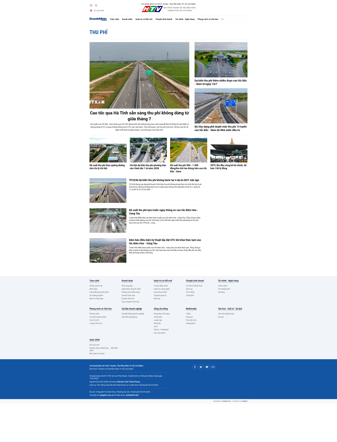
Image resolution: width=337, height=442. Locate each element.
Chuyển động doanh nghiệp (133, 313)
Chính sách (222, 285)
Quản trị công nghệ (161, 289)
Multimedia (191, 308)
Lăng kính (190, 295)
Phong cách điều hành (131, 292)
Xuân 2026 (95, 339)
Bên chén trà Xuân (97, 353)
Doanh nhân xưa (128, 295)
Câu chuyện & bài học (130, 301)
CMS (226, 401)
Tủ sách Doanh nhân (98, 317)
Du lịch (221, 317)
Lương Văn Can (96, 323)
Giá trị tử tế (94, 320)
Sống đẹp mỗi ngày (162, 313)
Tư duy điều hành (161, 285)
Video (188, 313)
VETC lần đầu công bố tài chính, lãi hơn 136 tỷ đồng (228, 167)
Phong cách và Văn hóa (208, 19)
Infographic (190, 323)
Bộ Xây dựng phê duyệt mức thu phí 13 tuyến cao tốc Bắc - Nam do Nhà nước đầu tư (221, 128)
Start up (189, 289)
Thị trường (190, 292)
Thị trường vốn (224, 289)
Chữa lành (158, 317)
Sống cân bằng (161, 308)
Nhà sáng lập (127, 285)
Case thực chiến (160, 292)
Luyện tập (158, 320)
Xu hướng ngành (96, 295)
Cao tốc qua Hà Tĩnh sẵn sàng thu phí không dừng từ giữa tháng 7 (139, 115)
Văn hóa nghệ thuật (226, 313)
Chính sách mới (96, 285)
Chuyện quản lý (160, 295)
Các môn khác (159, 333)
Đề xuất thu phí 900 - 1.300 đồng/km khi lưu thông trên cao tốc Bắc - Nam (188, 168)
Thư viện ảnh (191, 320)
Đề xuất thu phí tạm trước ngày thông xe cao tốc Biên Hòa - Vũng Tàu (163, 211)
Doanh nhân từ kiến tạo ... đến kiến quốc (104, 349)
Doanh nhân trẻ (128, 298)
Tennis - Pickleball (161, 329)
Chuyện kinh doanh (164, 19)
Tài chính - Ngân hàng (184, 19)
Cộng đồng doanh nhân (99, 292)
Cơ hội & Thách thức (194, 285)
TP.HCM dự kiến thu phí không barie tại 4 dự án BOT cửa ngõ (164, 180)
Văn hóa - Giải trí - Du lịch (230, 308)
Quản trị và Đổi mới (143, 19)
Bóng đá (157, 323)
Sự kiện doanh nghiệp (132, 308)
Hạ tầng (221, 292)
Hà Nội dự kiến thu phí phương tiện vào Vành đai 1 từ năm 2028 (148, 167)
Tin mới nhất (99, 10)
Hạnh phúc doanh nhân (131, 289)
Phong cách (94, 313)
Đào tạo (157, 298)
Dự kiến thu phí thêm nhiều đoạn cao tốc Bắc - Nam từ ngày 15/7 (221, 82)
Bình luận (93, 289)
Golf (155, 326)
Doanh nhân (127, 19)
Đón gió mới (94, 345)
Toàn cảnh (114, 19)
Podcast (189, 317)
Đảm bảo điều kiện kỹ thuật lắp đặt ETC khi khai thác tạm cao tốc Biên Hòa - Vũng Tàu (165, 241)
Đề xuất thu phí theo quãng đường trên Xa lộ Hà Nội (107, 167)
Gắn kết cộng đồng (129, 317)
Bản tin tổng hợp (96, 298)
